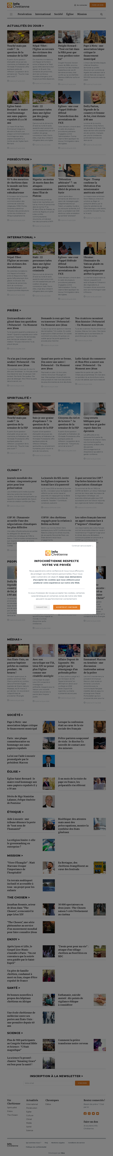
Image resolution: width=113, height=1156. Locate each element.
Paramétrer (41, 607)
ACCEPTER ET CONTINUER (66, 607)
